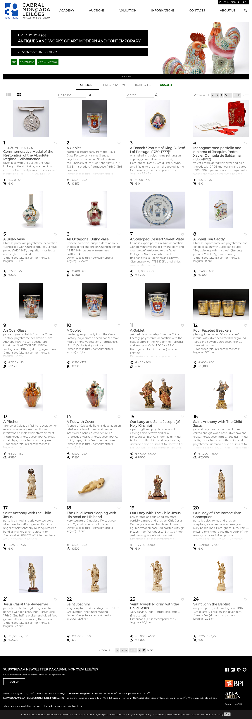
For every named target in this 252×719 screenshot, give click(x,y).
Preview (126, 76)
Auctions (97, 10)
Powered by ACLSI (233, 704)
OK (227, 714)
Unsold (166, 85)
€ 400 (77, 271)
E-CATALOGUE (27, 62)
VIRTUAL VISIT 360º (47, 62)
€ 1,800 (15, 636)
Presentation (114, 85)
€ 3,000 (142, 636)
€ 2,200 (142, 545)
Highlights (142, 85)
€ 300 (13, 362)
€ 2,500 (15, 545)
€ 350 (12, 180)
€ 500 (77, 180)
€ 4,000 (143, 453)
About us (227, 10)
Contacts (197, 10)
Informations (163, 10)
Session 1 (87, 85)
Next (245, 95)
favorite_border (55, 143)
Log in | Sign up (229, 2)
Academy (66, 10)
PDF (14, 62)
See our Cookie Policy (212, 714)
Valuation (128, 10)
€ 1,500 (142, 271)
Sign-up (14, 681)
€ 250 (76, 362)
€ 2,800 (206, 545)
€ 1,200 (205, 453)
